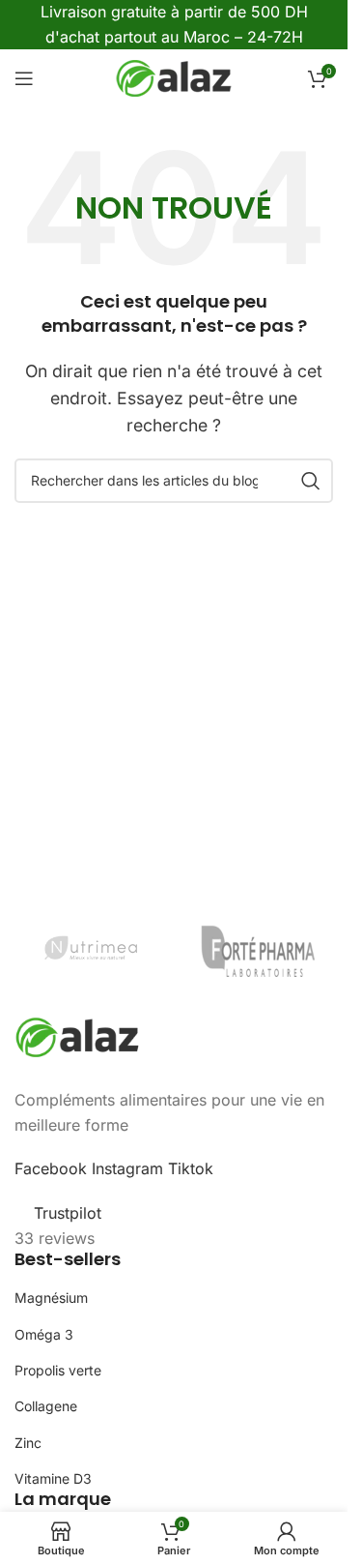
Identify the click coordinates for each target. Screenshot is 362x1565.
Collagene (45, 1406)
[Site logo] (174, 77)
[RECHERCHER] (311, 480)
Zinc (28, 1442)
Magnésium (51, 1297)
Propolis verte (57, 1370)
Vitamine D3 (53, 1478)
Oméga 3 (43, 1334)
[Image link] (77, 1036)
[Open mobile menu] (24, 78)
